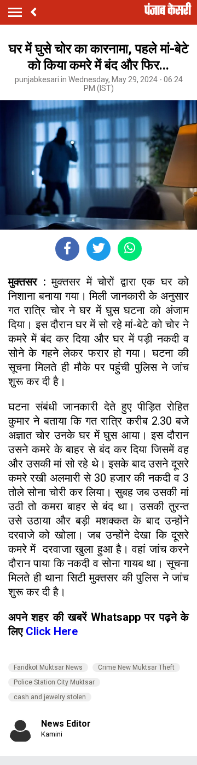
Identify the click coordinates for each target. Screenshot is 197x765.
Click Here (52, 631)
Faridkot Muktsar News (48, 667)
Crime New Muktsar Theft (136, 667)
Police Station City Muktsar (54, 682)
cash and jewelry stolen (50, 697)
